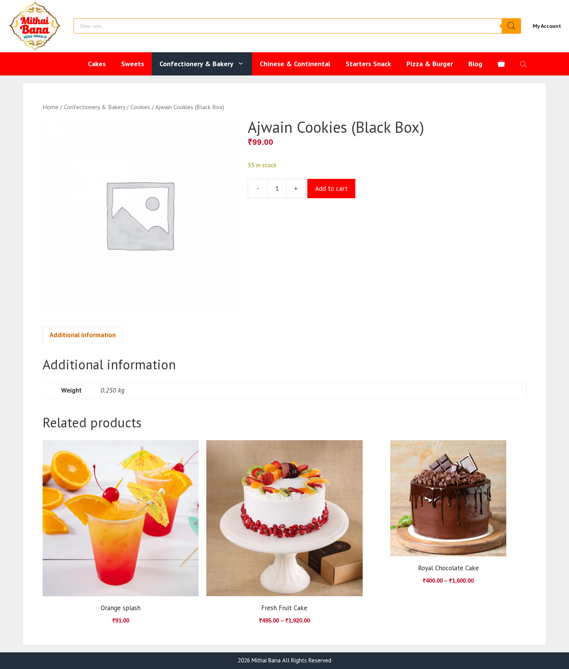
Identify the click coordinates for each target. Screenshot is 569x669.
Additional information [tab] (83, 335)
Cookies (140, 107)
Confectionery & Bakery (196, 63)
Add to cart (331, 188)
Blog (475, 63)
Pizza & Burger (429, 63)
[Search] (511, 26)
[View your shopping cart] (501, 63)
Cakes (97, 63)
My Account (547, 25)
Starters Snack (368, 63)
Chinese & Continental (295, 63)
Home (50, 107)
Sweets (132, 63)
